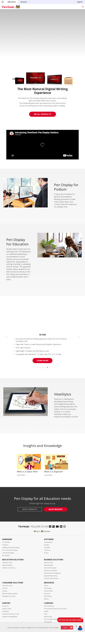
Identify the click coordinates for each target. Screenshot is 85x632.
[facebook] (50, 526)
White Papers (48, 596)
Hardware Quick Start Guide (10, 614)
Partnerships (47, 622)
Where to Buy (48, 617)
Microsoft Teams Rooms (51, 578)
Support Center (6, 609)
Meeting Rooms (48, 565)
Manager (46, 545)
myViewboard (48, 542)
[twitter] (54, 526)
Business (24, 2)
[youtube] (58, 526)
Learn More (42, 360)
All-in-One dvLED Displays (10, 550)
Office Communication (50, 570)
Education (12, 2)
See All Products (42, 114)
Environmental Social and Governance (55, 609)
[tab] (37, 367)
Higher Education (7, 565)
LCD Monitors (6, 542)
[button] (6, 337)
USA (65, 627)
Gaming (4, 591)
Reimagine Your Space (8, 596)
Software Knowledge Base (9, 617)
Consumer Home (7, 586)
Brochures (47, 593)
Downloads (5, 611)
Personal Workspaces (50, 568)
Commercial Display (8, 553)
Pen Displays (6, 555)
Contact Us (5, 606)
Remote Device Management (52, 573)
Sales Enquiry (56, 509)
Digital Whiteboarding (50, 576)
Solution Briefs (48, 591)
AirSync (46, 553)
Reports (46, 599)
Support (80, 2)
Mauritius (47, 531)
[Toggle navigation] (82, 6)
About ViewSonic (49, 606)
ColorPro (5, 588)
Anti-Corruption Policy (50, 619)
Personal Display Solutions (10, 593)
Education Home (7, 562)
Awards (46, 611)
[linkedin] (61, 526)
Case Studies (47, 588)
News (45, 614)
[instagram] (65, 526)
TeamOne (47, 550)
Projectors (5, 545)
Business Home (48, 562)
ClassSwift (47, 547)
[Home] (2, 2)
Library (46, 586)
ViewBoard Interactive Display (11, 547)
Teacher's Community (8, 568)
